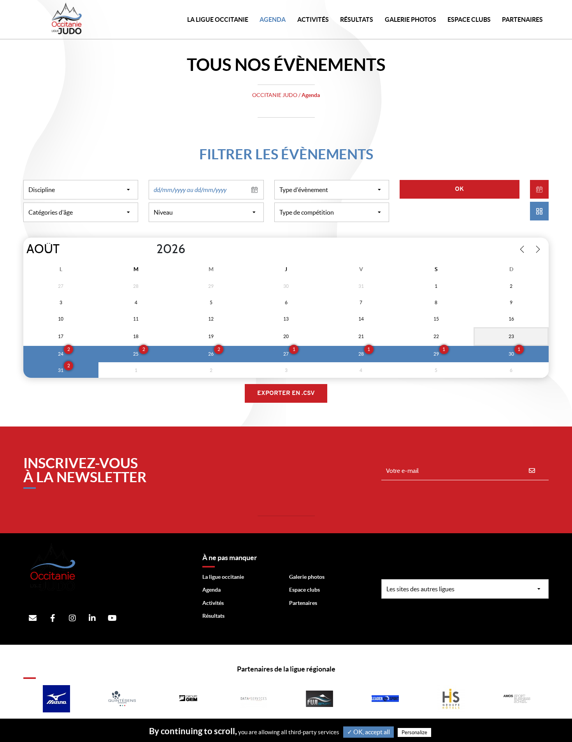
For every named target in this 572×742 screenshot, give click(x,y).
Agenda (273, 19)
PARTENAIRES (522, 19)
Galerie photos (410, 19)
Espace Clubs (469, 19)
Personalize (414, 732)
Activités (313, 19)
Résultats (356, 19)
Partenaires (303, 603)
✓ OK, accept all (368, 731)
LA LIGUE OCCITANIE (217, 19)
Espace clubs (304, 590)
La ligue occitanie (223, 577)
